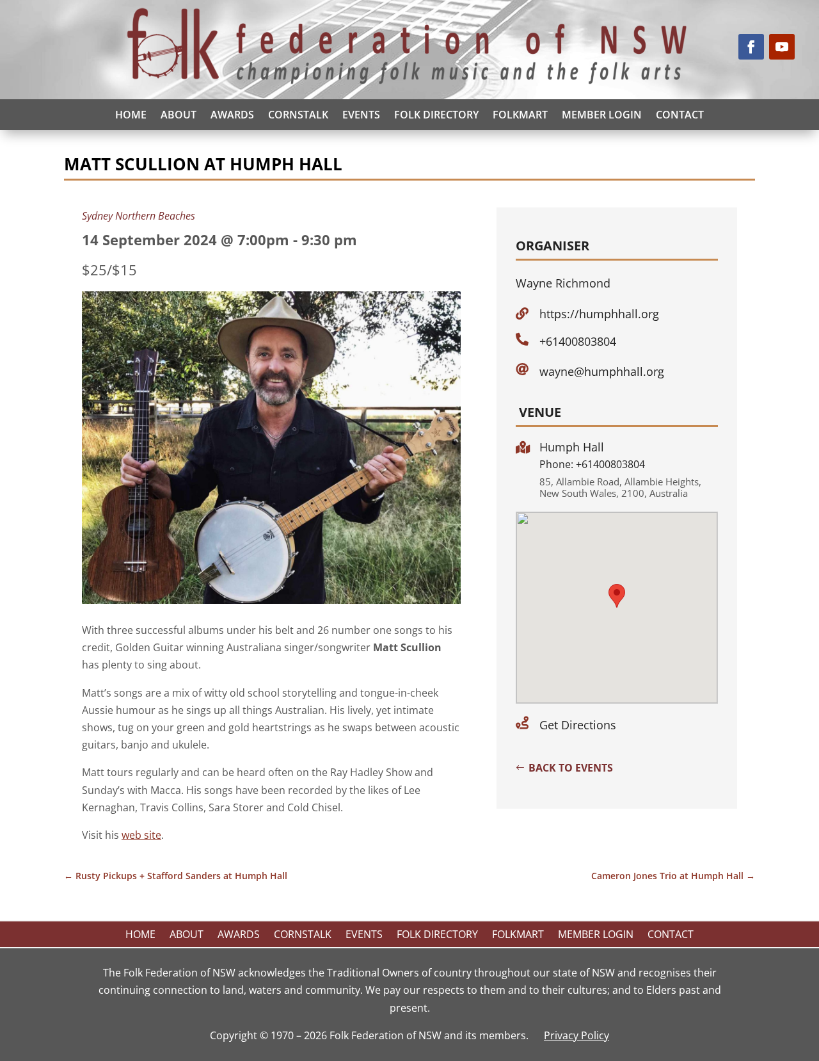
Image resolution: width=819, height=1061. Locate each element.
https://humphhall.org (599, 313)
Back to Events (571, 768)
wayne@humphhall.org (601, 371)
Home (131, 115)
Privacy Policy (576, 1035)
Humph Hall (571, 447)
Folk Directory (436, 115)
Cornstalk (298, 115)
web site (141, 835)
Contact (680, 115)
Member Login (602, 115)
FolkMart (520, 115)
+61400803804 (577, 341)
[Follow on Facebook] (751, 47)
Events (361, 115)
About (178, 115)
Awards (232, 115)
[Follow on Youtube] (782, 47)
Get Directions (577, 725)
